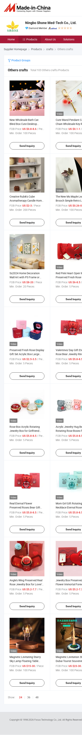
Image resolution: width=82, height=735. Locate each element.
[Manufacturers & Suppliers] (28, 7)
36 (28, 697)
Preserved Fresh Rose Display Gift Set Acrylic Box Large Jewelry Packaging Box (27, 354)
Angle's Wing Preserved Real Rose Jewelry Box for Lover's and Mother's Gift (26, 584)
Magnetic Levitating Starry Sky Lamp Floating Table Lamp (25, 661)
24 (20, 697)
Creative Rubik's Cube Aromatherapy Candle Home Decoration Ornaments (26, 200)
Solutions (68, 39)
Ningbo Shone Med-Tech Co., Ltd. (50, 23)
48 (37, 697)
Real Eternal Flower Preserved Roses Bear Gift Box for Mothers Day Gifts (25, 507)
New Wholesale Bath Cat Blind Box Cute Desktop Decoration (24, 124)
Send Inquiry (27, 145)
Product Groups (20, 60)
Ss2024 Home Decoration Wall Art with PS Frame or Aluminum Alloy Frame (25, 277)
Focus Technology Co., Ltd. (48, 719)
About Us (50, 39)
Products (31, 39)
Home (11, 39)
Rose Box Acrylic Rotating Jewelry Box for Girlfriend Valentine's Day (25, 431)
